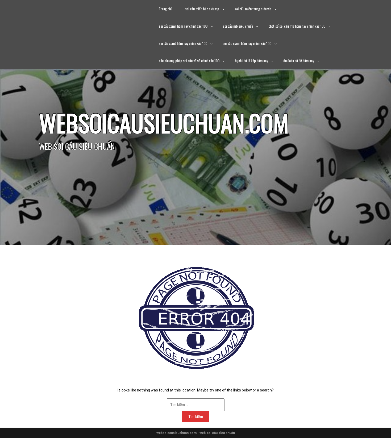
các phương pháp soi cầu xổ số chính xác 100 (189, 60)
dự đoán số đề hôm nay (298, 60)
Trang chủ (165, 8)
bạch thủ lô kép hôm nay (251, 60)
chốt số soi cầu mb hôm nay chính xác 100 (296, 26)
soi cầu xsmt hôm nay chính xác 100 (183, 43)
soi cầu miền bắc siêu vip (202, 8)
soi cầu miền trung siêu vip (253, 8)
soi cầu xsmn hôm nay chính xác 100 (183, 26)
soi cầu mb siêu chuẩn (238, 26)
